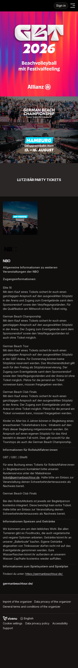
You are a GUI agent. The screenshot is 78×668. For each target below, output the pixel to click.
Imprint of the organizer (17, 601)
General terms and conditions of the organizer (31, 606)
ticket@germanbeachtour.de (21, 477)
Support (8, 628)
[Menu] (72, 5)
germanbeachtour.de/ (18, 583)
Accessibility (60, 623)
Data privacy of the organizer (52, 601)
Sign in (61, 5)
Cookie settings (12, 623)
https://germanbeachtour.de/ (44, 574)
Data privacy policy (37, 623)
